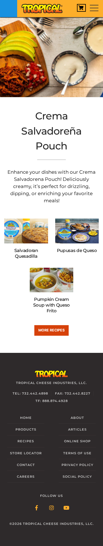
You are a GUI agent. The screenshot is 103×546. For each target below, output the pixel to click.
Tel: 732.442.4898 (30, 393)
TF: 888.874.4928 (51, 401)
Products (25, 429)
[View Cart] (81, 8)
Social (77, 477)
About (77, 418)
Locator (26, 453)
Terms (77, 453)
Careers (26, 477)
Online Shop (77, 441)
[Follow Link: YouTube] (66, 508)
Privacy (77, 465)
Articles (77, 429)
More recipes (51, 330)
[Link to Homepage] (44, 7)
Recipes (25, 441)
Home (26, 418)
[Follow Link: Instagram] (51, 508)
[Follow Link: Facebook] (36, 508)
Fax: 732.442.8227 (72, 393)
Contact (26, 465)
